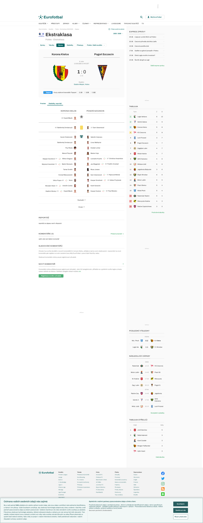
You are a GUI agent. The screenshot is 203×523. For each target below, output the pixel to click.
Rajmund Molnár (114, 175)
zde (79, 271)
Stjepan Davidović (49, 159)
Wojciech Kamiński (48, 164)
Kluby (75, 23)
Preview (43, 103)
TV (143, 23)
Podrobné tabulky (158, 212)
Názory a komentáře (120, 482)
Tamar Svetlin (67, 169)
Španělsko (137, 489)
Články (117, 472)
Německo (136, 487)
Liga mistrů (61, 497)
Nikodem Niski (50, 186)
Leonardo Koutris (96, 159)
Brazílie (136, 494)
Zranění (79, 489)
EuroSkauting (81, 477)
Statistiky (70, 45)
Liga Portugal (62, 492)
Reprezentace (100, 23)
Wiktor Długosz (67, 159)
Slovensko (137, 477)
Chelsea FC (99, 477)
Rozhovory (118, 492)
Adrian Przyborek (115, 180)
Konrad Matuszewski (65, 175)
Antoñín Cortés (67, 186)
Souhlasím (180, 504)
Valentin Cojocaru (96, 137)
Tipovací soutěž (131, 23)
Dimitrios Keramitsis (116, 158)
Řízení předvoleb (181, 517)
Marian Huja (95, 153)
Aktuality (117, 474)
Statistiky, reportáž (55, 103)
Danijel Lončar (95, 148)
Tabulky (51, 45)
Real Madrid (99, 492)
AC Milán (98, 482)
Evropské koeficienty (83, 482)
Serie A (60, 479)
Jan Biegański (95, 164)
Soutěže (42, 23)
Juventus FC (99, 484)
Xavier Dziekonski (66, 137)
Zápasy (66, 23)
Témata (79, 472)
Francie (136, 482)
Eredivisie (61, 494)
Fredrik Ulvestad (113, 164)
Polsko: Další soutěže (94, 45)
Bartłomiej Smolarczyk (64, 127)
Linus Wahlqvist (96, 142)
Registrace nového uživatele (51, 276)
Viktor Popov (57, 180)
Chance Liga (61, 487)
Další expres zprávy (157, 65)
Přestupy (55, 23)
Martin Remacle (67, 164)
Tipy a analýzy (119, 494)
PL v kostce (80, 479)
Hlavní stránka (43, 29)
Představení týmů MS (83, 474)
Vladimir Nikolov (50, 191)
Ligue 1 (60, 484)
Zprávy (42, 45)
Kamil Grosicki (95, 186)
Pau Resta (68, 148)
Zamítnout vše (181, 510)
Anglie (135, 479)
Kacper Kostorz (96, 191)
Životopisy (118, 487)
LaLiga (60, 477)
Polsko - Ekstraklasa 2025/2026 (64, 29)
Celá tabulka (160, 457)
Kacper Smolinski (96, 180)
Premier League (62, 474)
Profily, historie (119, 489)
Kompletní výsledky (157, 413)
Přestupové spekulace (83, 487)
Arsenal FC (99, 474)
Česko (135, 474)
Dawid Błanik (68, 118)
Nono (70, 180)
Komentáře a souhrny (121, 479)
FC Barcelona (100, 489)
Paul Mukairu (112, 191)
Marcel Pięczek (67, 153)
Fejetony (117, 484)
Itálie (135, 484)
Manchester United (101, 479)
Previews (117, 477)
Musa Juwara (95, 169)
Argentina (136, 492)
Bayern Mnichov (100, 487)
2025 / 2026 (117, 33)
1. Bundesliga (62, 482)
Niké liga (60, 489)
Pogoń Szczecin (104, 54)
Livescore (116, 23)
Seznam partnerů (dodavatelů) (100, 510)
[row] (146, 116)
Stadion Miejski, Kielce (81, 84)
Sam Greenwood (98, 127)
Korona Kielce (60, 54)
